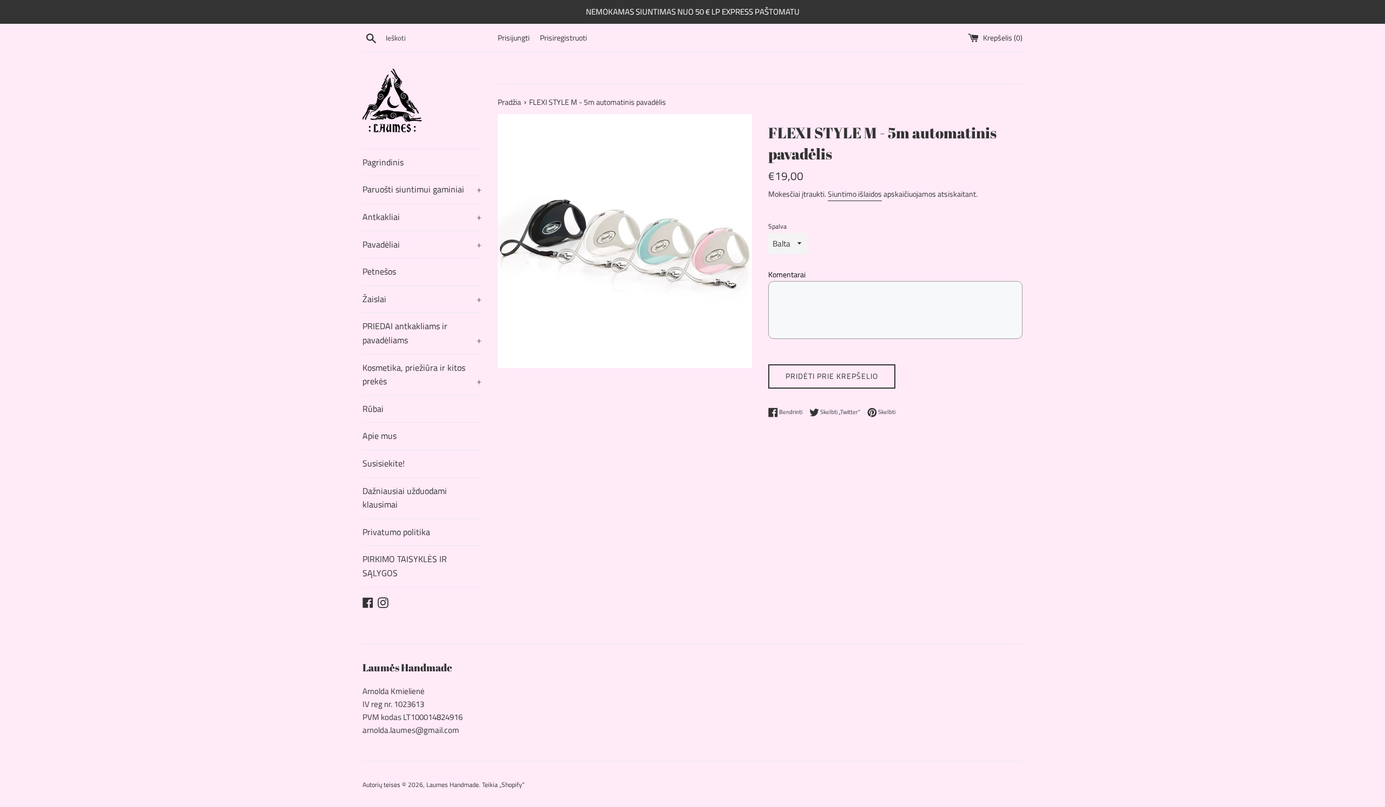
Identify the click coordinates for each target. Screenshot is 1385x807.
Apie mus (379, 435)
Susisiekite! (383, 463)
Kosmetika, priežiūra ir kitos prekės (422, 374)
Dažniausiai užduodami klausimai (404, 497)
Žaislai (422, 298)
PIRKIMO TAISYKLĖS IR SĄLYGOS (404, 565)
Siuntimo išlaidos (855, 193)
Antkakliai (422, 216)
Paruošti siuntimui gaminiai (422, 189)
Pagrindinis (383, 162)
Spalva (777, 226)
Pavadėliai (422, 244)
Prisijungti (514, 37)
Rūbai (373, 408)
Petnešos (379, 271)
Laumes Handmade (452, 784)
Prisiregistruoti (563, 37)
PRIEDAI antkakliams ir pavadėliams (422, 332)
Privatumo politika (396, 531)
